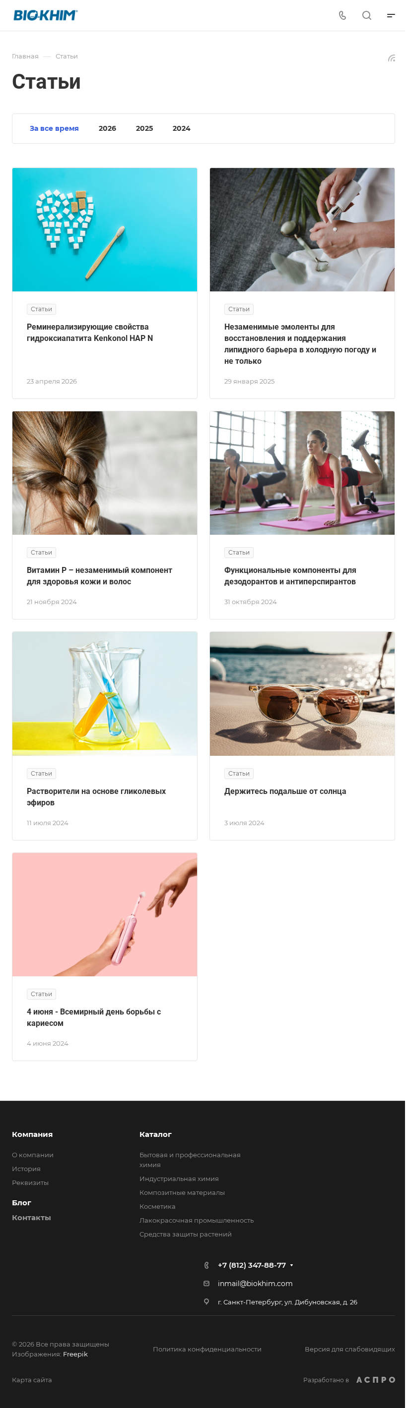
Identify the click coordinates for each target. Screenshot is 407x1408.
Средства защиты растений (185, 1234)
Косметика (157, 1206)
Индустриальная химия (179, 1179)
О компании (33, 1155)
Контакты (31, 1217)
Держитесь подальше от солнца (285, 791)
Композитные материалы (182, 1192)
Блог (21, 1202)
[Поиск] (366, 15)
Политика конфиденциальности (207, 1349)
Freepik (75, 1354)
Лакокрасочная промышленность (196, 1220)
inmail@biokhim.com (255, 1283)
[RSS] (391, 57)
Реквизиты (30, 1182)
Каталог (155, 1134)
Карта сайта (32, 1380)
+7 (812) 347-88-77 (252, 1265)
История (26, 1169)
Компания (32, 1134)
